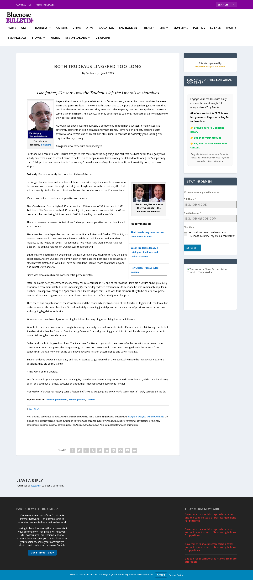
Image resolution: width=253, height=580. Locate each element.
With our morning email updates (201, 192)
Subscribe (192, 248)
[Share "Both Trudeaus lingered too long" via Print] (134, 450)
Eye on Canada (76, 38)
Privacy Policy (176, 575)
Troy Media (34, 409)
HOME (12, 28)
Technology (17, 38)
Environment (129, 28)
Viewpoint (103, 38)
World (55, 38)
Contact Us (24, 4)
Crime (77, 28)
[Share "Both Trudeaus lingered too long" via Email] (127, 450)
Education (106, 28)
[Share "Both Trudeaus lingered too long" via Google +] (86, 450)
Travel (37, 38)
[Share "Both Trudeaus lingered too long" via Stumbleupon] (120, 450)
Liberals (91, 399)
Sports (231, 28)
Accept (161, 575)
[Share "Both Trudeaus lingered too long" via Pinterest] (99, 450)
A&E (23, 28)
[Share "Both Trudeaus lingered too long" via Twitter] (79, 450)
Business (41, 28)
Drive (89, 28)
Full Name (190, 199)
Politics (199, 28)
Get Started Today (42, 552)
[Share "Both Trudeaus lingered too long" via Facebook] (72, 450)
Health (149, 28)
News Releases (45, 4)
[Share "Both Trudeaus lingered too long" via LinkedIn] (106, 450)
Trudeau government (56, 399)
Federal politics (77, 399)
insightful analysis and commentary (145, 416)
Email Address (192, 213)
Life (162, 28)
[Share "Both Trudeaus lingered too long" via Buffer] (113, 450)
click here (46, 144)
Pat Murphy (92, 73)
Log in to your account (207, 137)
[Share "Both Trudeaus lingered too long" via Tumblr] (92, 450)
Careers (62, 28)
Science (215, 28)
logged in (36, 485)
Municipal (180, 28)
